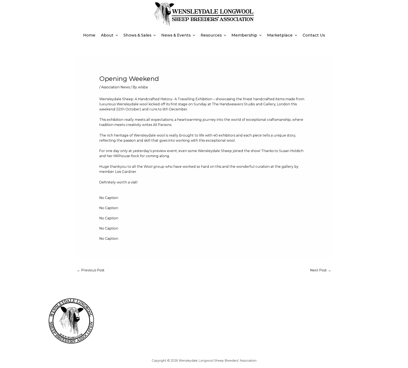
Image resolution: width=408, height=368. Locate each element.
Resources (211, 35)
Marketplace (280, 35)
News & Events (176, 35)
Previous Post (91, 270)
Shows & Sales (137, 35)
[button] (115, 35)
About (107, 35)
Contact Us (314, 35)
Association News (115, 87)
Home (89, 35)
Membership (244, 35)
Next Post (320, 270)
